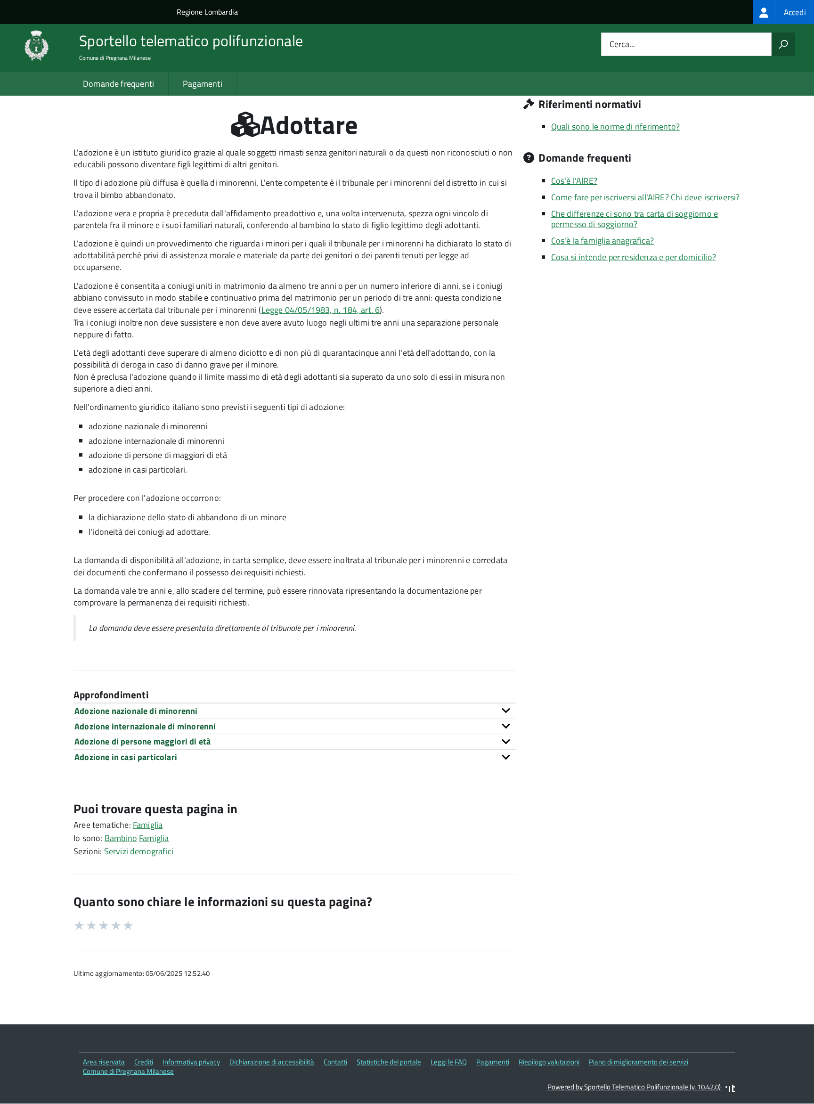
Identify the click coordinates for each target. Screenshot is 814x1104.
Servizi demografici (138, 851)
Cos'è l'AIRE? (574, 180)
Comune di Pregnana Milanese (128, 1071)
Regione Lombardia (207, 11)
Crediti (143, 1061)
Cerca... (622, 44)
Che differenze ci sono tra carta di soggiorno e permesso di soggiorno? (634, 219)
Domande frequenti (118, 83)
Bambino (121, 838)
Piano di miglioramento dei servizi (638, 1061)
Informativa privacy (191, 1061)
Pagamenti (202, 83)
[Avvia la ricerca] (783, 44)
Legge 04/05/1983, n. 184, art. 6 (320, 309)
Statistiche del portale (389, 1061)
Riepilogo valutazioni (549, 1061)
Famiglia (148, 824)
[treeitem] (783, 12)
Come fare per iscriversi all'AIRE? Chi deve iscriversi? (645, 197)
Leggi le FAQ (449, 1061)
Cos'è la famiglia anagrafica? (602, 240)
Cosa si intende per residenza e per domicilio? (633, 257)
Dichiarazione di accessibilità (271, 1061)
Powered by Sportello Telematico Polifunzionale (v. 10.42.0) (634, 1086)
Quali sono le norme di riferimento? (615, 126)
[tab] (294, 711)
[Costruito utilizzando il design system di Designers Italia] (730, 1090)
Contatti (335, 1061)
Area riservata (104, 1061)
